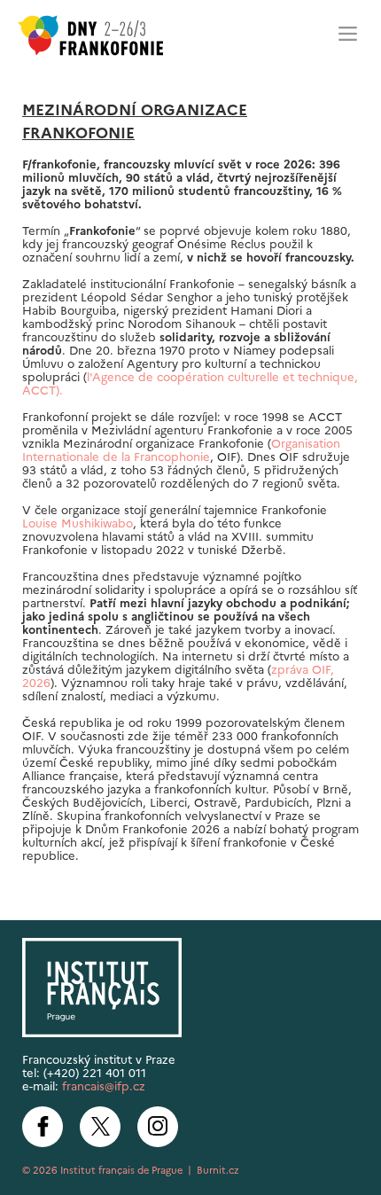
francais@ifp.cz (103, 1086)
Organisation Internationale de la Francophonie (181, 450)
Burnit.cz (218, 1170)
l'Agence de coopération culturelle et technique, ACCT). (190, 384)
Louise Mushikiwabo (77, 523)
